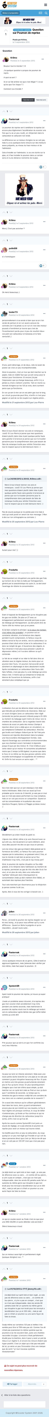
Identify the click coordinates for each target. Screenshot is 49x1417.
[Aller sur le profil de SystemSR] (4, 987)
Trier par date (41, 100)
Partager (13, 1384)
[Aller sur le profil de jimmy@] (4, 1165)
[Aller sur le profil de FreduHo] (4, 571)
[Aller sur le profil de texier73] (4, 313)
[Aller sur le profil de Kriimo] (6, 59)
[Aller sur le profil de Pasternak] (4, 121)
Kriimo (24, 40)
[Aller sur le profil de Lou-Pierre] (4, 358)
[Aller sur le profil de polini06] (4, 250)
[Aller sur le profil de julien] (4, 913)
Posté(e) (22, 61)
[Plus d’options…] (42, 59)
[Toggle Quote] (6, 479)
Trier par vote (28, 100)
